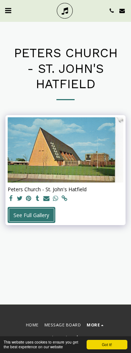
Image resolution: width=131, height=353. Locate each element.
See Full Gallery (31, 215)
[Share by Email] (46, 198)
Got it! (107, 344)
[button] (8, 10)
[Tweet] (20, 198)
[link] (64, 198)
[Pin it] (28, 198)
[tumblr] (38, 198)
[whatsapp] (55, 198)
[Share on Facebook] (11, 198)
